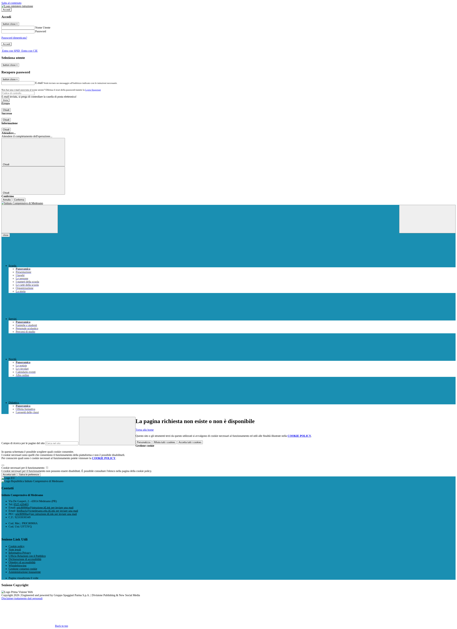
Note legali (15, 549)
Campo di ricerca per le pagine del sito (23, 443)
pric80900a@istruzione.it (45, 507)
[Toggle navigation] (29, 219)
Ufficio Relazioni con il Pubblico (27, 555)
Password (40, 31)
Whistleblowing (17, 565)
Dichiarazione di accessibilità (25, 559)
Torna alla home (144, 429)
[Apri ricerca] (427, 219)
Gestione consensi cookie (23, 568)
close (5, 235)
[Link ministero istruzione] (17, 6)
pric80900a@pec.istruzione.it (46, 514)
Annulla (7, 199)
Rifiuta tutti (164, 442)
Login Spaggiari (93, 90)
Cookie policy (16, 546)
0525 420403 (21, 504)
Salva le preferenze (29, 474)
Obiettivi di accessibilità (22, 562)
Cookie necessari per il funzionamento (23, 467)
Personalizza (143, 442)
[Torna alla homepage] (228, 203)
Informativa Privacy (20, 552)
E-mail (39, 82)
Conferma (19, 199)
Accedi (6, 9)
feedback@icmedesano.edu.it (47, 510)
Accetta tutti (190, 442)
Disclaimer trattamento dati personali (21, 598)
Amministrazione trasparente (25, 572)
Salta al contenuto (11, 2)
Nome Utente (42, 27)
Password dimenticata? (14, 37)
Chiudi (6, 110)
